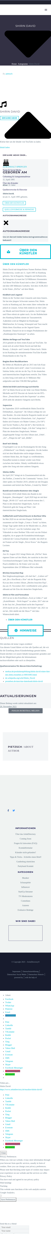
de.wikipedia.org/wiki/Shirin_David (20, 678)
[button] (25, 251)
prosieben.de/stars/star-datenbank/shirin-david (24, 681)
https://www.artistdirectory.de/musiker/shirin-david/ (21, 1089)
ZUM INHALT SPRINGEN (15, 167)
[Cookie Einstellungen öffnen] (19, 1220)
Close (3, 1153)
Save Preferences (8, 1199)
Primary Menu (46, 10)
